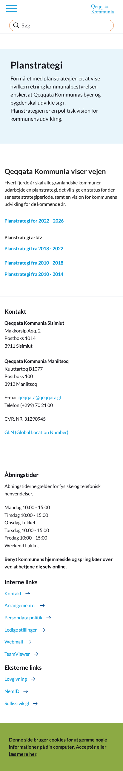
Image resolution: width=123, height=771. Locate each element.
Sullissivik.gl (16, 703)
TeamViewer (17, 654)
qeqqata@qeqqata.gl (40, 397)
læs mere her (22, 754)
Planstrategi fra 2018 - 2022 (33, 248)
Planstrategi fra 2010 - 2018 (33, 262)
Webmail (13, 641)
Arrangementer (20, 605)
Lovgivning (15, 679)
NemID (11, 691)
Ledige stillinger (20, 629)
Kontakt (12, 593)
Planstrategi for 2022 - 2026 (34, 220)
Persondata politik (23, 617)
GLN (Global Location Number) (36, 432)
